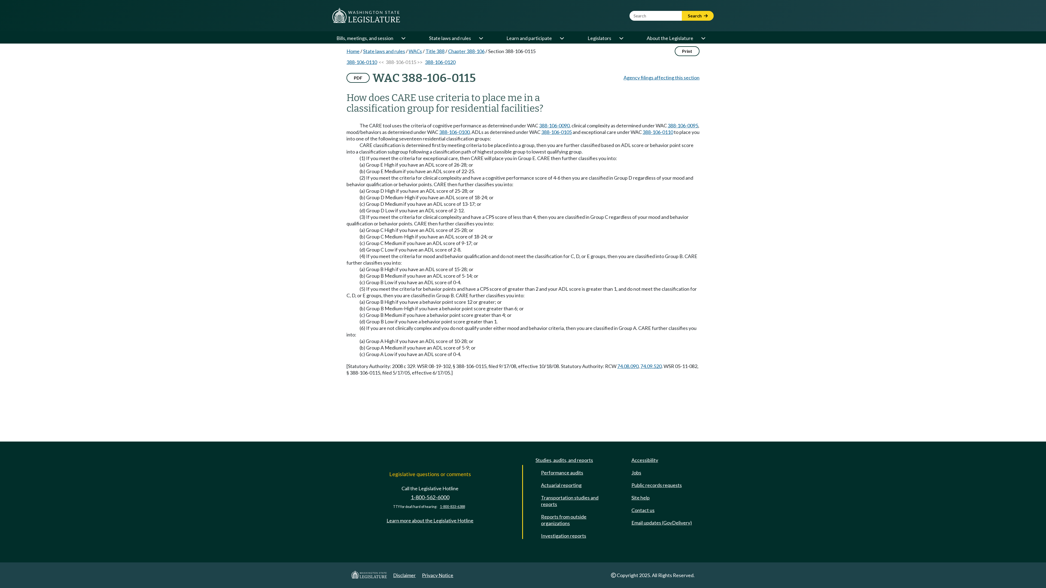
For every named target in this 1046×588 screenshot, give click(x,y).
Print (687, 51)
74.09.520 (651, 366)
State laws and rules (450, 38)
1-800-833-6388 (452, 507)
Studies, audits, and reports (564, 460)
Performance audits (562, 473)
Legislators (599, 38)
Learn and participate (529, 38)
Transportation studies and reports (569, 501)
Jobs (636, 473)
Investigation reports (563, 536)
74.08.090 (627, 366)
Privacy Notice (437, 575)
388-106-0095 (683, 125)
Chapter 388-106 (466, 51)
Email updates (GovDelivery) (661, 523)
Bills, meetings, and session (364, 38)
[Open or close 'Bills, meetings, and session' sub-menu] (403, 38)
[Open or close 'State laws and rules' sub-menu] (481, 38)
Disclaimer (404, 575)
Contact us (643, 510)
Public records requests (656, 485)
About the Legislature (670, 38)
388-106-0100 (454, 132)
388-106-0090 (554, 125)
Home (353, 51)
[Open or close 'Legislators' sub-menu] (621, 38)
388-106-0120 (440, 62)
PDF (358, 77)
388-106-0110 (361, 62)
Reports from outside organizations (563, 520)
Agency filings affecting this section (662, 78)
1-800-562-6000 (430, 497)
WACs (415, 51)
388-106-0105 (556, 132)
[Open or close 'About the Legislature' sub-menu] (703, 38)
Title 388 (435, 51)
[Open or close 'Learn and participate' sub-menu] (562, 38)
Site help (640, 498)
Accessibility (644, 460)
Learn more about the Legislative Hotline (430, 520)
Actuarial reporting (561, 485)
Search (695, 15)
